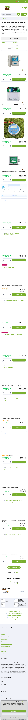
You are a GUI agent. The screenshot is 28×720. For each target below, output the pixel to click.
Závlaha (4, 18)
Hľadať (18, 14)
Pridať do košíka (19, 79)
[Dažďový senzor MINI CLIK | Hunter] (14, 342)
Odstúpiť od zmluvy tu (5, 653)
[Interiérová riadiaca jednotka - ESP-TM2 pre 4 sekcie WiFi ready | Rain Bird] (14, 94)
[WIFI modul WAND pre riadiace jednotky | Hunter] (14, 375)
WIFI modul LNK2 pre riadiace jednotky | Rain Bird (12, 285)
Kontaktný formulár (5, 636)
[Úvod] (7, 8)
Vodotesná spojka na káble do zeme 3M (10, 487)
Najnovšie (4, 42)
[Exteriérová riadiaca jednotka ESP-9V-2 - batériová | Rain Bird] (14, 160)
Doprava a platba (4, 639)
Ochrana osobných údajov (6, 648)
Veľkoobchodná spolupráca (6, 644)
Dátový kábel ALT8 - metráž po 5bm (9, 453)
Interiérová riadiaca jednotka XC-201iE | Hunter (11, 320)
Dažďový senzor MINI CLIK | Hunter (9, 352)
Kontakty (3, 641)
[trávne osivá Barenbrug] (14, 619)
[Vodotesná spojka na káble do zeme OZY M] (14, 407)
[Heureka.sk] (2, 195)
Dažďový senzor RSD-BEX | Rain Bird (9, 220)
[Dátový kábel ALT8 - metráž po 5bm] (14, 442)
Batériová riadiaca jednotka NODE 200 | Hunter (11, 138)
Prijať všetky (14, 711)
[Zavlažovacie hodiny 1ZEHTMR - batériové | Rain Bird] (14, 242)
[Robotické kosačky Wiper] (14, 611)
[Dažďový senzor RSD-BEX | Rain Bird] (14, 209)
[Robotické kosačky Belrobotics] (14, 613)
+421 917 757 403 (14, 581)
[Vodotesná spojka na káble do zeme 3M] (14, 476)
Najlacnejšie (9, 42)
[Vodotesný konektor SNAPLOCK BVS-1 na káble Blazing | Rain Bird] (14, 509)
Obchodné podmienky (5, 646)
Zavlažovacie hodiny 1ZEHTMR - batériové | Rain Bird (12, 252)
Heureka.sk (14, 195)
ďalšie (17, 48)
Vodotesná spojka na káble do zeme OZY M (11, 418)
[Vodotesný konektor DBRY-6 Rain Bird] (14, 543)
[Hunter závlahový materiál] (14, 615)
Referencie (3, 634)
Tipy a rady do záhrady (5, 631)
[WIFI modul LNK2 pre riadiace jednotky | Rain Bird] (14, 274)
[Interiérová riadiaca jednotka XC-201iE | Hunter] (14, 309)
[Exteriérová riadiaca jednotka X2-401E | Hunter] (14, 61)
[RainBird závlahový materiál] (14, 617)
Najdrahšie (15, 42)
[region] (14, 593)
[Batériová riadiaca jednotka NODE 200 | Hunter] (14, 128)
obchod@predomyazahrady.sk (14, 583)
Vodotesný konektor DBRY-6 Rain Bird (9, 554)
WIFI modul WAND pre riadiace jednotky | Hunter (12, 385)
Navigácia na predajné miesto (7, 687)
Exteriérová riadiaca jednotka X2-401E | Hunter (11, 72)
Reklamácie (3, 651)
